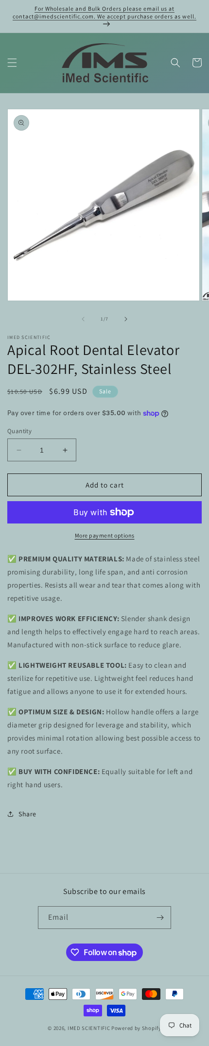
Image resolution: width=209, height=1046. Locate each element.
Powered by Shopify (136, 1028)
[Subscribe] (160, 917)
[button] (12, 62)
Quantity (19, 431)
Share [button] (27, 814)
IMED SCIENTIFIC (89, 1028)
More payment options (105, 535)
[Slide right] (126, 319)
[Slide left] (83, 319)
